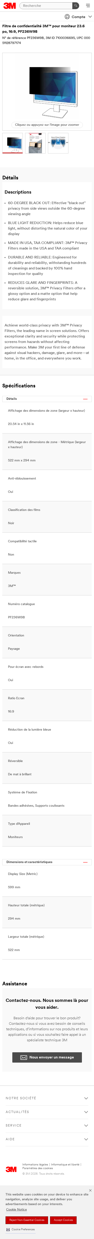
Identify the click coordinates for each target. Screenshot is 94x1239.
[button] (20, 1230)
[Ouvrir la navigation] (88, 6)
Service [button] (14, 1125)
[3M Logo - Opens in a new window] (9, 5)
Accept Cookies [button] (63, 1220)
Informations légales (35, 1164)
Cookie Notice (16, 1210)
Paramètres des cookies (37, 1168)
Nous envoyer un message (51, 1057)
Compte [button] (78, 17)
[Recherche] (75, 5)
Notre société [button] (21, 1098)
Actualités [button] (17, 1112)
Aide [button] (10, 1139)
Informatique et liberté (65, 1164)
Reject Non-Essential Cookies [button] (26, 1220)
